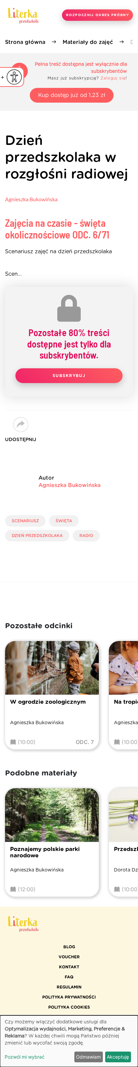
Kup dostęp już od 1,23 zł (71, 95)
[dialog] (69, 1041)
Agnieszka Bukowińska (31, 199)
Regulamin (69, 987)
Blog (69, 947)
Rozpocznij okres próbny (97, 15)
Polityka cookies (69, 1007)
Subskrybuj (69, 376)
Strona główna (25, 42)
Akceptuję (118, 1057)
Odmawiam (88, 1057)
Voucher (69, 957)
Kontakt (69, 967)
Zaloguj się (113, 78)
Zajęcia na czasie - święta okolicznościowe (57, 229)
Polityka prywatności (69, 997)
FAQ (69, 977)
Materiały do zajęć (88, 42)
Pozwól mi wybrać (25, 1057)
